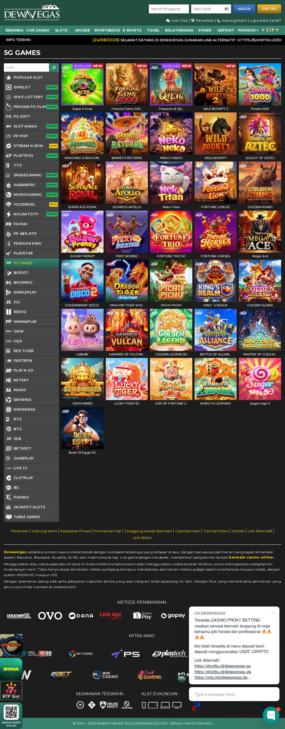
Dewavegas (15, 552)
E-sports (132, 30)
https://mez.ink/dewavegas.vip (221, 677)
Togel (153, 30)
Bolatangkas (179, 30)
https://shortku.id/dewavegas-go (223, 665)
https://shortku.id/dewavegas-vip (223, 671)
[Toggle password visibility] (226, 9)
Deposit (226, 30)
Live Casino (38, 30)
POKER (204, 30)
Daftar (269, 9)
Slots (61, 30)
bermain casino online (251, 557)
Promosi (246, 30)
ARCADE (82, 30)
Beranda (14, 30)
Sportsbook (107, 30)
